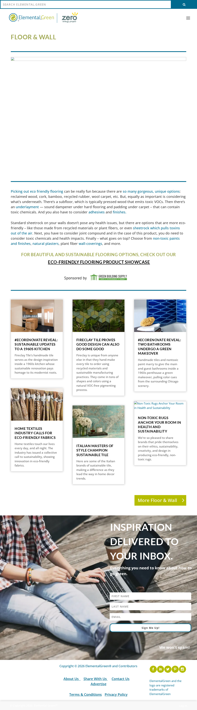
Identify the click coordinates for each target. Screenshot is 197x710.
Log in (183, 706)
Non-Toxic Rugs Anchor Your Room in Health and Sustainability (159, 424)
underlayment (27, 207)
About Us (71, 678)
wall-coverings (90, 243)
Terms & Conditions (85, 694)
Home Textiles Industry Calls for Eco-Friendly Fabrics (35, 433)
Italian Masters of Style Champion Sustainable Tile (95, 450)
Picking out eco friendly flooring (37, 191)
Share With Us (95, 678)
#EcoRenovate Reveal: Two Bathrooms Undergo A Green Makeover (159, 346)
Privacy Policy (116, 694)
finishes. (119, 212)
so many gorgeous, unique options (151, 191)
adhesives (96, 212)
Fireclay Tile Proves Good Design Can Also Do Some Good (97, 344)
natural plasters (46, 243)
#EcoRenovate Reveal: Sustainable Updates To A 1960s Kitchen (36, 344)
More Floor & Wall (157, 500)
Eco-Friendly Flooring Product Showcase (99, 262)
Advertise (98, 684)
